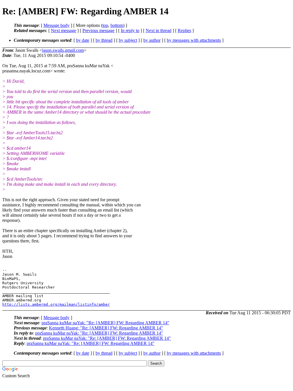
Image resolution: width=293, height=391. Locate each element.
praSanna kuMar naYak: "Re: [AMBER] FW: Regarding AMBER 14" (105, 322)
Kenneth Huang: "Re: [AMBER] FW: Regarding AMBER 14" (106, 327)
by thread (104, 40)
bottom (116, 25)
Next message (63, 30)
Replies (184, 30)
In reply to (130, 30)
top (105, 25)
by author (152, 40)
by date (82, 40)
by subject (128, 40)
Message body (56, 25)
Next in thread (158, 30)
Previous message (98, 30)
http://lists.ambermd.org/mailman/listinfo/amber (56, 304)
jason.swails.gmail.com (63, 50)
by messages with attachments (194, 40)
